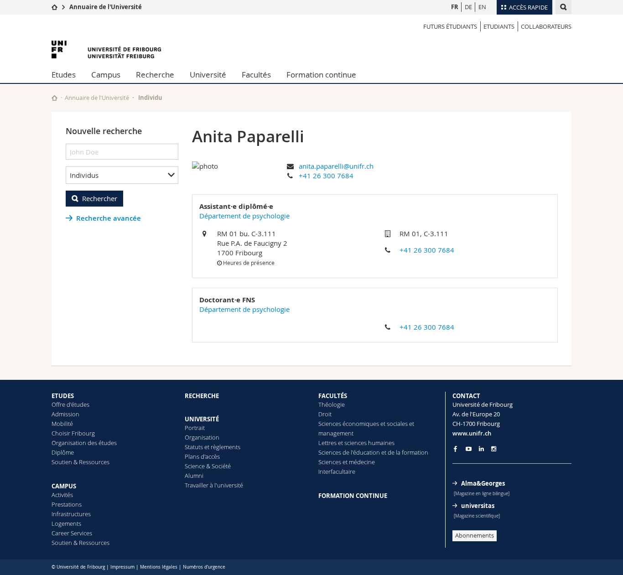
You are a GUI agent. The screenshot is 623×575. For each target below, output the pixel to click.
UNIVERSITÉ (202, 419)
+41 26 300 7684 (326, 175)
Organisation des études (84, 443)
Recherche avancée (108, 218)
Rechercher (99, 198)
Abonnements (474, 535)
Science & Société (208, 466)
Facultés (256, 74)
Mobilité (62, 424)
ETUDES (63, 396)
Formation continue (321, 74)
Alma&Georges (483, 483)
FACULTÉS (332, 396)
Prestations (67, 504)
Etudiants (498, 26)
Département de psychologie (244, 215)
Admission (65, 414)
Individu (150, 97)
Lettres (327, 443)
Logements (66, 523)
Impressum (122, 567)
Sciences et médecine (346, 462)
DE (468, 7)
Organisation (202, 437)
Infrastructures (71, 514)
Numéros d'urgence (204, 567)
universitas (477, 506)
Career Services (72, 533)
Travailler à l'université (214, 485)
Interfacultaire (336, 471)
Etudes (64, 74)
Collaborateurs (546, 26)
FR (454, 7)
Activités (62, 495)
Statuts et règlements (212, 447)
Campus (105, 74)
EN (482, 7)
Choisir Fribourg (73, 433)
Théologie (331, 404)
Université (208, 74)
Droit (325, 414)
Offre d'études (70, 404)
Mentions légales (158, 567)
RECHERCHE (202, 396)
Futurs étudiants (450, 26)
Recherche (155, 74)
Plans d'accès (202, 456)
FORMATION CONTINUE (352, 496)
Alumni (194, 475)
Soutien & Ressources (80, 462)
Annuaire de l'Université (105, 7)
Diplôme (63, 452)
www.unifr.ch (471, 433)
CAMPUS (64, 486)
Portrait (195, 428)
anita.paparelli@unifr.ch (336, 166)
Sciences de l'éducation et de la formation (373, 452)
